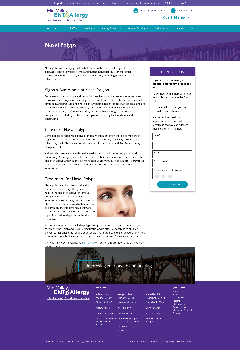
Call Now (174, 17)
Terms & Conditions (149, 341)
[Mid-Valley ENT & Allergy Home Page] (68, 15)
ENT (72, 28)
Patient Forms (179, 307)
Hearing (88, 28)
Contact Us (172, 184)
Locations (180, 28)
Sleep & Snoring (136, 28)
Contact (176, 313)
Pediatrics (160, 28)
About (57, 28)
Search (192, 28)
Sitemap (134, 341)
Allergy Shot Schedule (183, 310)
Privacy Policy (168, 341)
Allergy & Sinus (110, 28)
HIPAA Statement (185, 341)
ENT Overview (179, 297)
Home (48, 28)
